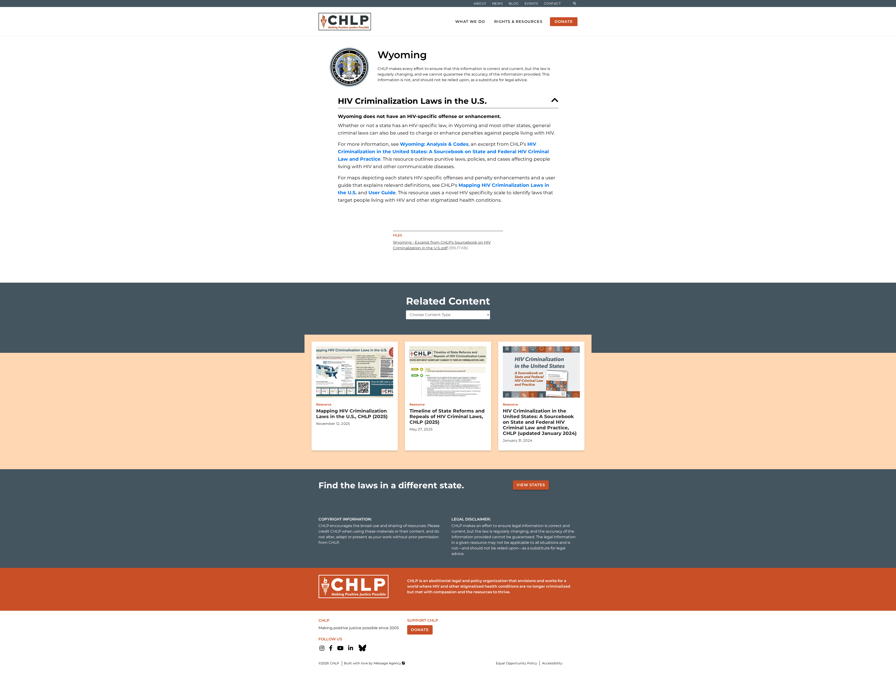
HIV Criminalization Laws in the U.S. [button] (412, 101)
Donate (420, 630)
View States (531, 485)
